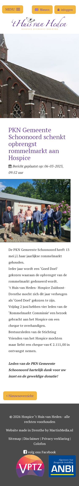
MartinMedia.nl (61, 430)
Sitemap (14, 438)
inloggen (66, 10)
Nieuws (44, 10)
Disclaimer (31, 438)
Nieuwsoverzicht (21, 395)
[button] (12, 9)
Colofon (39, 443)
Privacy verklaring (55, 438)
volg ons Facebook (41, 452)
